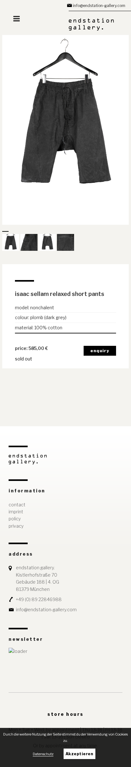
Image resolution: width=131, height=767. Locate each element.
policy (15, 518)
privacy (16, 526)
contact (17, 504)
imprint (16, 511)
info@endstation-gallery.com (99, 5)
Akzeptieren (79, 753)
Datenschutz (43, 754)
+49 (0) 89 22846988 (39, 599)
